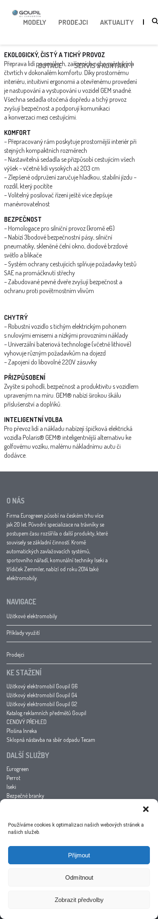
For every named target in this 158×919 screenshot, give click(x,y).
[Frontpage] (26, 32)
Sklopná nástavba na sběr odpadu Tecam (50, 739)
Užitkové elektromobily (31, 616)
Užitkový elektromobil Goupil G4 (41, 695)
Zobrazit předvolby (79, 899)
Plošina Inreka (21, 730)
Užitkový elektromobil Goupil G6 (42, 686)
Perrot (13, 777)
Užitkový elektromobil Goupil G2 (41, 703)
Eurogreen (17, 768)
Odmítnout (79, 877)
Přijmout (79, 855)
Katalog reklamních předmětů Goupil (46, 712)
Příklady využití (23, 632)
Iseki (11, 786)
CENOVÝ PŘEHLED (26, 721)
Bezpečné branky (25, 795)
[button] (146, 809)
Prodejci (15, 654)
